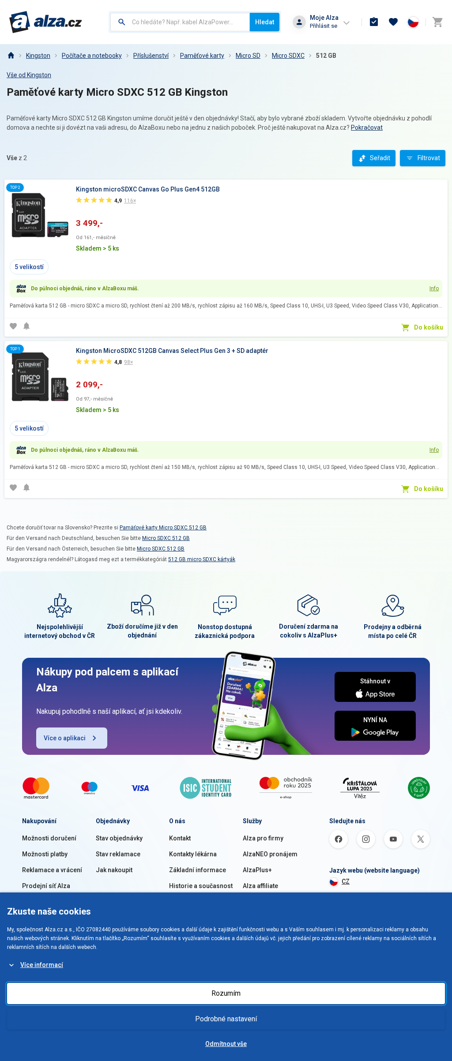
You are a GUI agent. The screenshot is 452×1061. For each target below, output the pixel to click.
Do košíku (428, 327)
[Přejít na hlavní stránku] (45, 22)
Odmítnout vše (226, 1043)
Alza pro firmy (263, 838)
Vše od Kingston (29, 75)
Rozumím (226, 993)
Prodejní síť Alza (46, 885)
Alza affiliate (260, 885)
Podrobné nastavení (226, 1019)
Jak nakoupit (114, 870)
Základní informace (197, 870)
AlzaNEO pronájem (270, 854)
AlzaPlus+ (257, 870)
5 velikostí (29, 266)
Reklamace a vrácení (52, 870)
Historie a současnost (201, 885)
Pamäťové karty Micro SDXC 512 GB (163, 528)
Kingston (38, 55)
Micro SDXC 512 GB (166, 538)
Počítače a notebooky (92, 55)
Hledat (264, 22)
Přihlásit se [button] (323, 25)
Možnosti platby (45, 854)
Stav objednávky (119, 838)
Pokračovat (367, 127)
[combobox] (180, 22)
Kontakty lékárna (193, 854)
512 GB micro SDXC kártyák (201, 559)
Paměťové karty (202, 55)
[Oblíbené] (393, 22)
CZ (346, 881)
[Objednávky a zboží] (374, 22)
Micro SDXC (288, 55)
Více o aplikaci (65, 738)
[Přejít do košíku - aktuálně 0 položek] (437, 22)
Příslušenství (151, 55)
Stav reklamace (118, 854)
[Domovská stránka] (11, 55)
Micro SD (248, 55)
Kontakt (180, 838)
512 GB (326, 55)
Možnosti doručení (49, 838)
